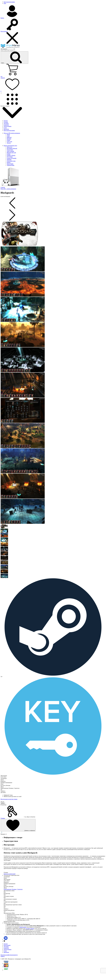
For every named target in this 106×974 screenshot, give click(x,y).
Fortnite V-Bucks (11, 155)
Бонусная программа (9, 2)
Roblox (8, 162)
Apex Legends (10, 151)
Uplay (8, 136)
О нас (5, 127)
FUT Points (10, 156)
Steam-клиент (22, 927)
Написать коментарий (9, 874)
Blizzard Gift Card (11, 152)
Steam (8, 134)
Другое (9, 143)
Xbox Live (9, 147)
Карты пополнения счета (10, 145)
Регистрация (7, 945)
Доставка (6, 123)
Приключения (7, 889)
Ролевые (14, 889)
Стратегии (20, 889)
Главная (3, 187)
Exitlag (8, 154)
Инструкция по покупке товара (9, 799)
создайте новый (30, 928)
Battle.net (9, 137)
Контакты (6, 129)
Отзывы (6, 122)
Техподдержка (7, 126)
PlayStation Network (12, 148)
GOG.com (9, 141)
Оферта (3, 956)
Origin (8, 140)
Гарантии (6, 125)
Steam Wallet (10, 163)
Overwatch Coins (11, 161)
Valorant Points (10, 165)
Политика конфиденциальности (9, 955)
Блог (5, 3)
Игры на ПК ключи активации (12, 133)
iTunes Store (10, 149)
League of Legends (11, 158)
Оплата (6, 120)
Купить (3, 803)
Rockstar (9, 138)
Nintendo (9, 159)
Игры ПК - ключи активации (8, 188)
